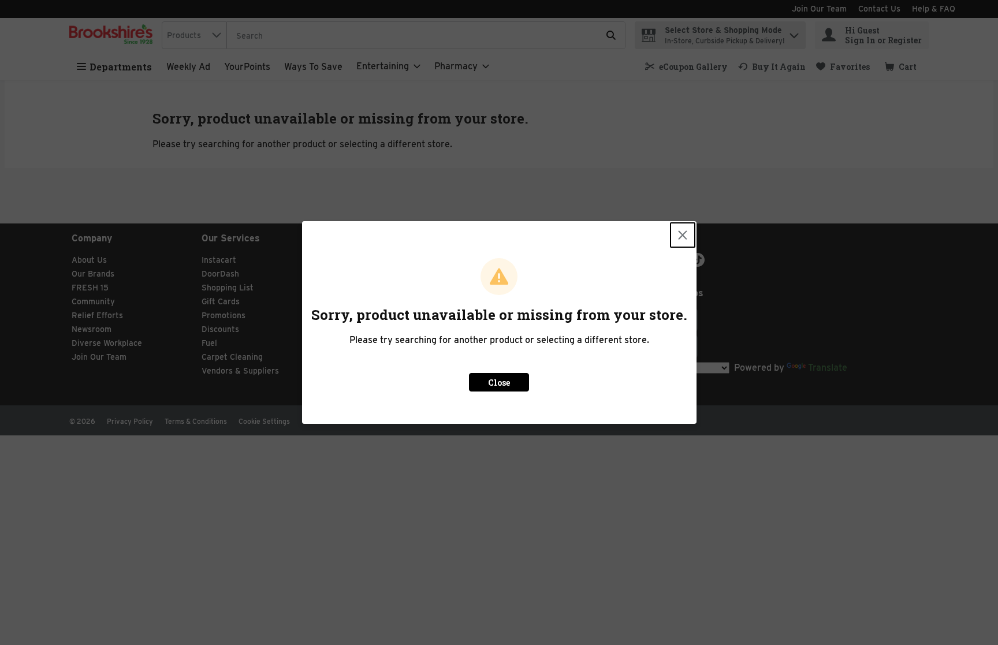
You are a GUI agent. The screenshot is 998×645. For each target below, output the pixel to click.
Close (499, 382)
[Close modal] (683, 235)
